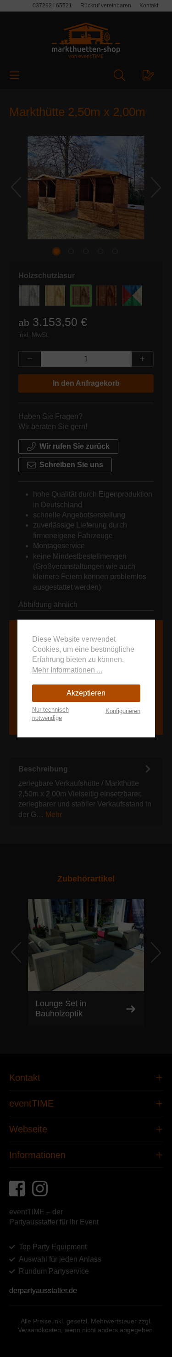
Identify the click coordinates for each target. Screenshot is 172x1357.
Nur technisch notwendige (50, 713)
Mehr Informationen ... (67, 670)
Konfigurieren (122, 710)
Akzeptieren (86, 693)
